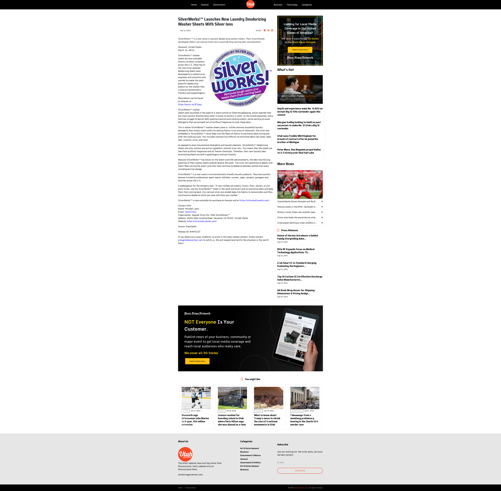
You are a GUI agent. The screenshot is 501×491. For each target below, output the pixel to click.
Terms (180, 487)
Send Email (190, 212)
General (205, 4)
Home (195, 4)
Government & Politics (250, 462)
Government (219, 4)
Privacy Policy (191, 487)
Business (278, 4)
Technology (292, 4)
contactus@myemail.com (190, 474)
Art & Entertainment (249, 448)
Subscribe (300, 470)
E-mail (280, 462)
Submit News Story (300, 49)
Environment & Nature (250, 455)
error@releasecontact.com (190, 240)
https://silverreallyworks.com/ (254, 200)
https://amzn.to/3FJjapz (190, 104)
